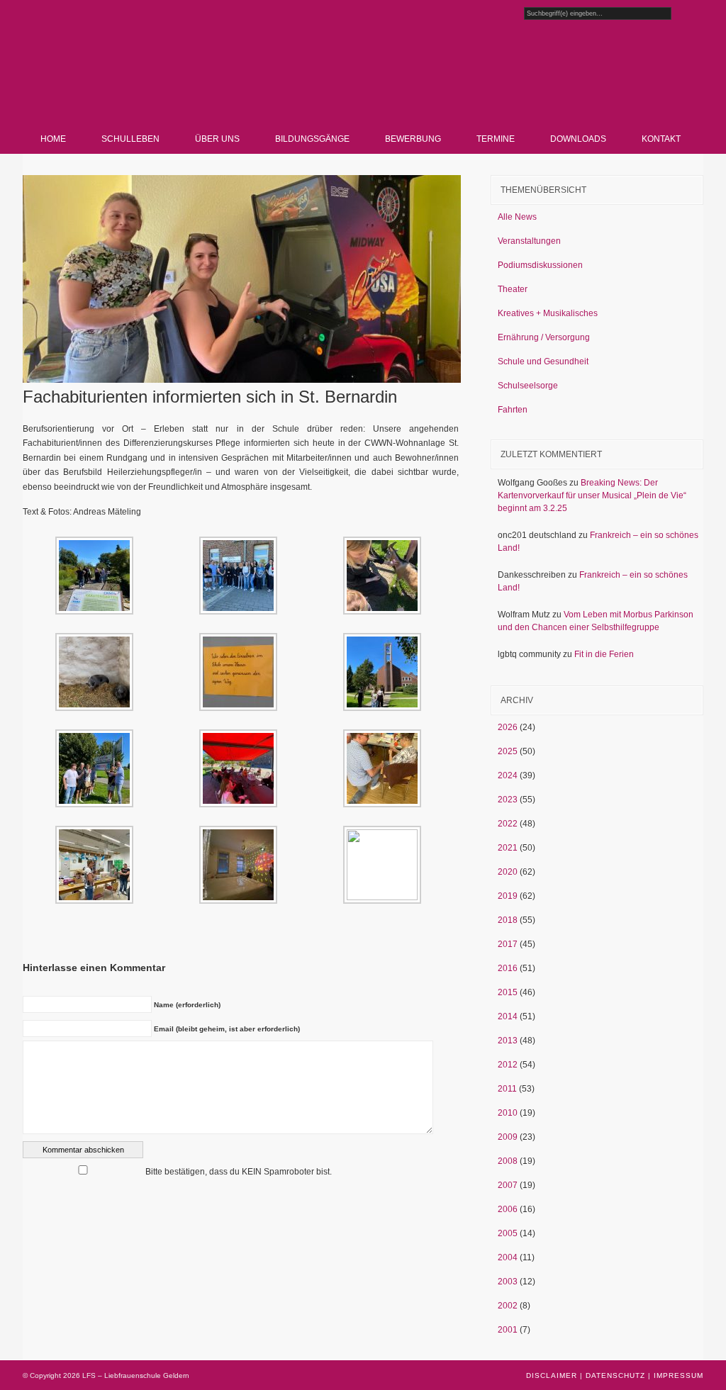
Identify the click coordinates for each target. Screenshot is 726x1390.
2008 (508, 1161)
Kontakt (661, 139)
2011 (507, 1089)
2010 (508, 1113)
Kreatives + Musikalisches (548, 313)
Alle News (517, 217)
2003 (508, 1282)
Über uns (217, 139)
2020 (508, 872)
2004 (508, 1257)
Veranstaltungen (529, 241)
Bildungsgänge (312, 139)
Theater (512, 289)
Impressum (678, 1375)
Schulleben (130, 139)
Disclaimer (551, 1375)
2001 (508, 1330)
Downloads (578, 139)
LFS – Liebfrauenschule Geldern (182, 82)
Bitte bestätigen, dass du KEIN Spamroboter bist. (237, 1172)
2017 (508, 944)
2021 (508, 848)
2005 (508, 1233)
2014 (508, 1016)
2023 (508, 800)
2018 (508, 920)
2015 (508, 992)
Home (53, 139)
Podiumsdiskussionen (540, 265)
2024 (508, 775)
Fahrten (512, 410)
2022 (508, 824)
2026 (508, 727)
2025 (508, 751)
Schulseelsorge (528, 386)
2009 (508, 1137)
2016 (508, 968)
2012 (508, 1065)
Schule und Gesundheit (543, 361)
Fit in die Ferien (604, 654)
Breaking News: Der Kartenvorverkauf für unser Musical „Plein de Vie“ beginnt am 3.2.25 (592, 495)
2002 (508, 1306)
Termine (495, 139)
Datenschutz (615, 1375)
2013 (508, 1041)
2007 (508, 1185)
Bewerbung (413, 139)
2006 (508, 1209)
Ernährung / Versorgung (544, 337)
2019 (508, 896)
